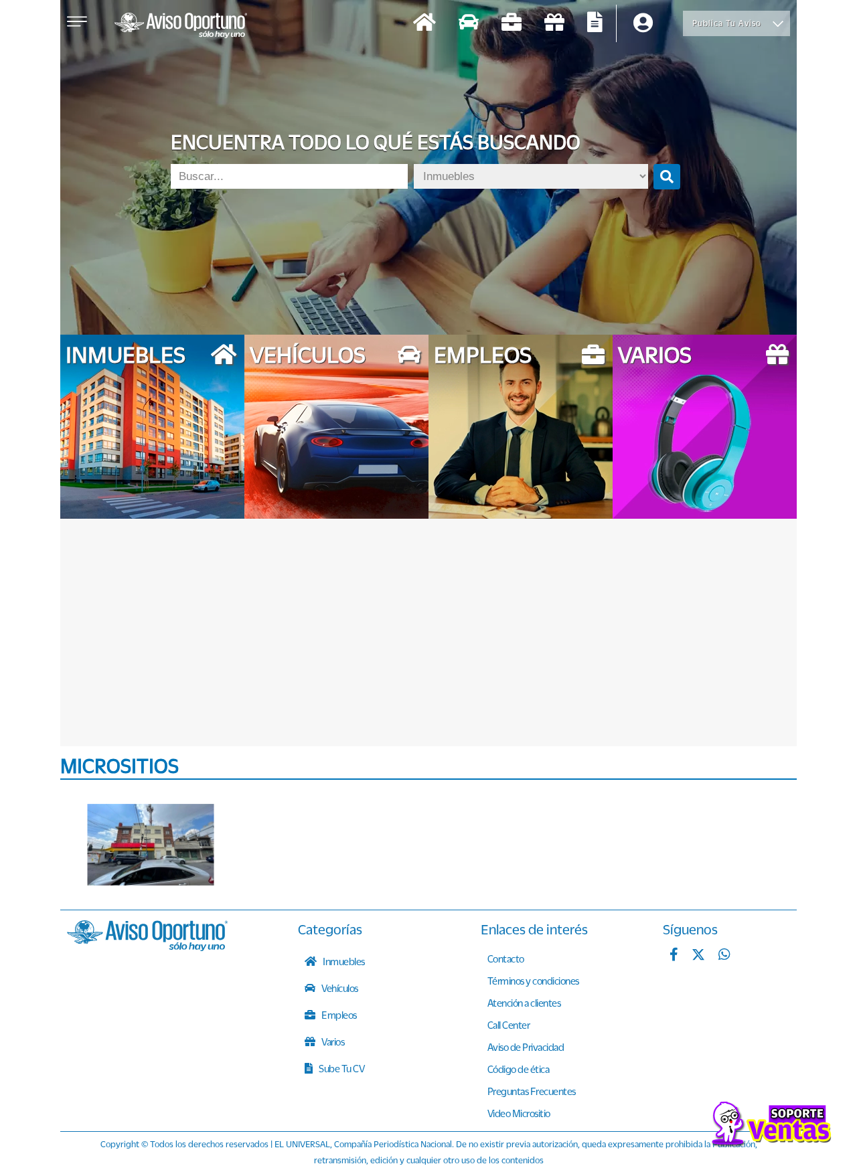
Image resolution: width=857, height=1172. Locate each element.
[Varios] (554, 23)
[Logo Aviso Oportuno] (181, 27)
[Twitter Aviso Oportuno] (698, 956)
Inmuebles (343, 961)
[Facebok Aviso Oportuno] (674, 956)
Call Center (508, 1024)
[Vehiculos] (469, 23)
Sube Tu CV (341, 1068)
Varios (332, 1041)
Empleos (338, 1014)
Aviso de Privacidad (525, 1046)
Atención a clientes (524, 1002)
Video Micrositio (518, 1113)
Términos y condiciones (533, 980)
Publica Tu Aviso (726, 23)
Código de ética (518, 1069)
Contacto (505, 958)
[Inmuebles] (424, 23)
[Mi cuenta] (643, 24)
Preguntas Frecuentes (531, 1091)
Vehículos (339, 988)
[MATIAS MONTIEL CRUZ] (150, 844)
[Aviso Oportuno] (147, 947)
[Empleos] (511, 23)
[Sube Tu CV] (595, 23)
